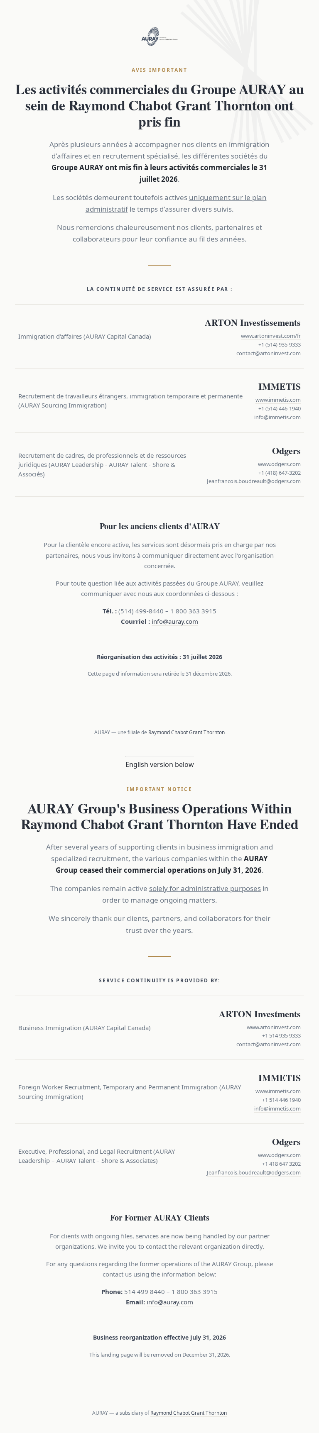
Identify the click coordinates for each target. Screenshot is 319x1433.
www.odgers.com (279, 464)
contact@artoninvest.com (268, 353)
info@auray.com (175, 621)
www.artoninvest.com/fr (271, 335)
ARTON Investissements (253, 322)
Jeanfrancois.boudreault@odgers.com (254, 481)
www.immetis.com (278, 399)
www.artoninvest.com (274, 1027)
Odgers (286, 450)
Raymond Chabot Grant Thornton (186, 732)
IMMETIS (279, 386)
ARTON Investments (260, 1013)
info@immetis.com (277, 417)
